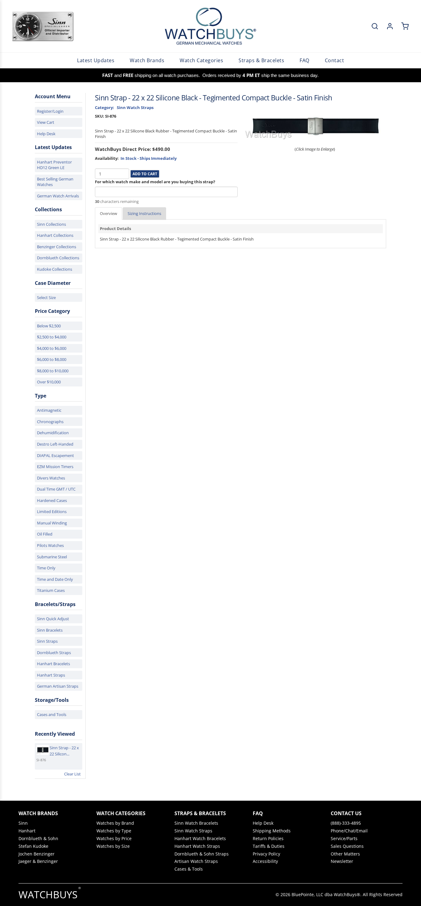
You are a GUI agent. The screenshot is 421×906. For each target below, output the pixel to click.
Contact (334, 60)
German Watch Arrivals (58, 196)
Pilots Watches (50, 545)
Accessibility (265, 861)
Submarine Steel (52, 557)
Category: (104, 107)
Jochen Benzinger (36, 854)
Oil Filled (44, 534)
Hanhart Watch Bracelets (200, 838)
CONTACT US (346, 813)
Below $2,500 (49, 326)
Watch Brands (147, 60)
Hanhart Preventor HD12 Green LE (54, 165)
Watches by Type (113, 831)
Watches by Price (114, 838)
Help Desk (46, 133)
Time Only (46, 568)
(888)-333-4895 (346, 823)
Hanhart (26, 831)
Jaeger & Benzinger (38, 861)
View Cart (45, 122)
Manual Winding (52, 523)
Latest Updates (95, 60)
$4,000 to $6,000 (51, 348)
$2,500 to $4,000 (51, 337)
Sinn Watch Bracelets (196, 823)
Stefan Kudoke (33, 846)
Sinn (23, 823)
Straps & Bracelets (261, 60)
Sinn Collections (51, 224)
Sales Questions (347, 846)
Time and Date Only (55, 579)
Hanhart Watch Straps (197, 846)
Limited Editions (52, 511)
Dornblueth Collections (58, 258)
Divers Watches (51, 478)
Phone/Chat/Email (349, 831)
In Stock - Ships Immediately (149, 158)
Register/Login (50, 111)
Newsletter (342, 861)
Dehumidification (53, 432)
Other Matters (345, 854)
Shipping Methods (272, 831)
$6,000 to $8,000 (51, 359)
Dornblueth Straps (54, 652)
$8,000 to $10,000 (52, 371)
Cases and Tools (51, 714)
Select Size (46, 297)
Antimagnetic (49, 410)
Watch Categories (201, 60)
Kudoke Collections (54, 269)
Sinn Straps (47, 641)
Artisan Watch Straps (196, 861)
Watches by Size (113, 846)
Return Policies (268, 838)
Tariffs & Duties (268, 846)
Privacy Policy (266, 854)
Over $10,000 (49, 382)
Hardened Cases (52, 500)
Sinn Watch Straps (193, 831)
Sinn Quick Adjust (53, 618)
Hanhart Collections (55, 235)
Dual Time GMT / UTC (56, 489)
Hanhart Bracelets (53, 663)
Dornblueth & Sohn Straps (201, 854)
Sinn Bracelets (50, 630)
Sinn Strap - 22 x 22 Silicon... (64, 751)
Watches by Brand (115, 823)
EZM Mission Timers (55, 466)
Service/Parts (344, 838)
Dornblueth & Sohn (38, 838)
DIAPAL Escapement (55, 455)
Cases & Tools (188, 869)
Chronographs (50, 421)
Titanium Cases (51, 590)
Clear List (72, 774)
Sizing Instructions (144, 213)
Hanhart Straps (51, 675)
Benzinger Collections (56, 246)
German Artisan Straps (57, 686)
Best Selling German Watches (55, 182)
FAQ (304, 60)
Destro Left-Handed (55, 444)
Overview (108, 213)
